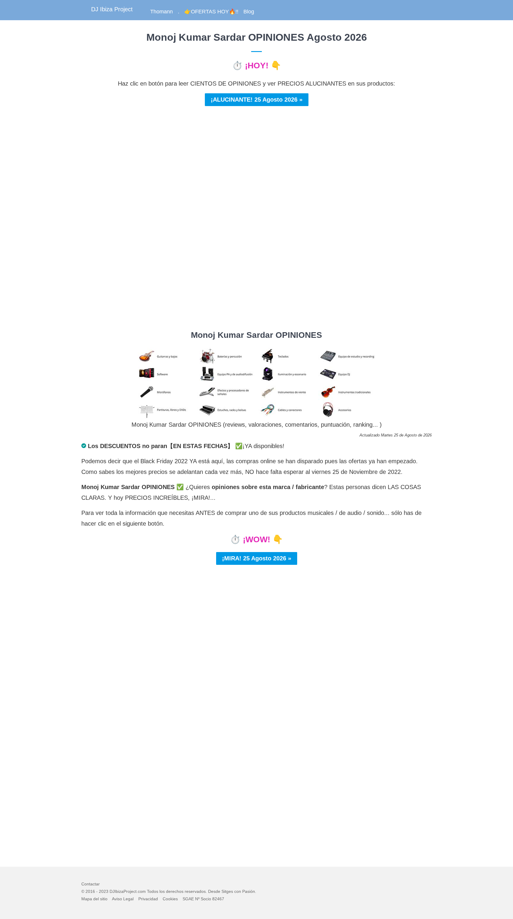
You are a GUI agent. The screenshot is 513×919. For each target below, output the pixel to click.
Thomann (161, 12)
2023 (103, 891)
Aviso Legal (123, 898)
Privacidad (148, 898)
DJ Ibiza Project (112, 9)
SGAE (188, 898)
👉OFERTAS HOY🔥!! (211, 12)
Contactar (90, 884)
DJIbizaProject (123, 891)
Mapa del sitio (94, 898)
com (142, 891)
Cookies (170, 898)
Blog (248, 12)
